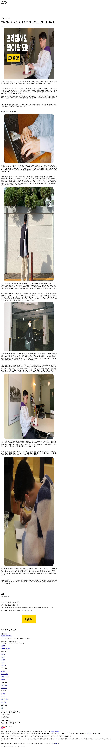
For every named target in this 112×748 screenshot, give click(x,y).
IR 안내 (3, 657)
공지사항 (3, 693)
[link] (3, 636)
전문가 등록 (4, 685)
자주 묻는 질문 (5, 699)
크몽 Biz (3, 671)
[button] (2, 634)
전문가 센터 (4, 688)
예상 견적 (3, 702)
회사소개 (3, 654)
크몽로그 (3, 662)
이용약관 (3, 646)
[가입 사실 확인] (54, 743)
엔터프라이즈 (4, 674)
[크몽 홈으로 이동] (4, 2)
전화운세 (3, 679)
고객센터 (3, 696)
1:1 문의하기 (88, 733)
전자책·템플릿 (4, 676)
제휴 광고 (3, 665)
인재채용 (3, 660)
